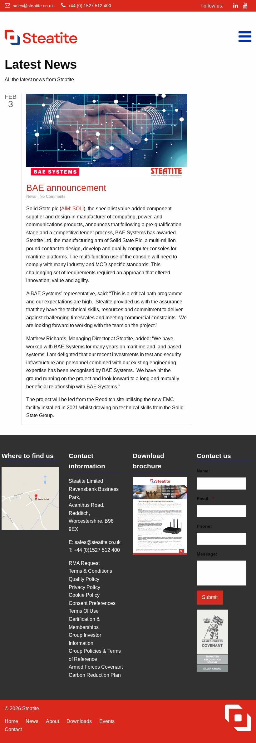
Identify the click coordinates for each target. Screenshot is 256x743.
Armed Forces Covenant (96, 667)
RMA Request (84, 563)
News (31, 196)
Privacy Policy (84, 587)
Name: (203, 470)
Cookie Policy (84, 595)
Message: (207, 553)
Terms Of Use (84, 611)
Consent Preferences (92, 603)
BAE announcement (66, 188)
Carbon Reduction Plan (95, 675)
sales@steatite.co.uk (33, 5)
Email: (205, 498)
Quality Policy (84, 579)
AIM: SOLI (72, 208)
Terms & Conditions (90, 571)
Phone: (204, 526)
